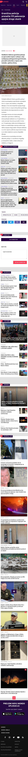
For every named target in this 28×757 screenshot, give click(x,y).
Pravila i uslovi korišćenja (18, 750)
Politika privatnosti (6, 750)
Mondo (3, 727)
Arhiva (16, 747)
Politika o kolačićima (6, 747)
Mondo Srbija (5, 730)
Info (2, 10)
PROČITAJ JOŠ (8, 436)
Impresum (3, 744)
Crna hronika (7, 10)
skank (16, 215)
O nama (2, 741)
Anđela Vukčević (8, 51)
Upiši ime (3, 247)
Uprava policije (7, 215)
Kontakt (17, 744)
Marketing (17, 741)
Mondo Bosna (5, 733)
